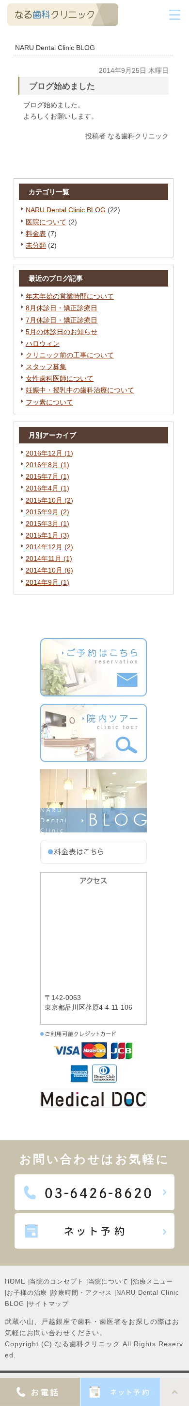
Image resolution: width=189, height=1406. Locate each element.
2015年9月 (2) (47, 512)
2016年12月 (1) (49, 453)
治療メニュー (153, 1281)
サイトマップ (48, 1303)
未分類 (36, 245)
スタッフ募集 (46, 367)
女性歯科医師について (60, 378)
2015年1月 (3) (47, 535)
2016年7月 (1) (47, 476)
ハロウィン (43, 343)
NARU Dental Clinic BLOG (66, 210)
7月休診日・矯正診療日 (61, 320)
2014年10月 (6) (49, 570)
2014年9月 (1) (47, 582)
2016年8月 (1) (47, 465)
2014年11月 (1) (49, 558)
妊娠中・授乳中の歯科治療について (80, 390)
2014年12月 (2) (49, 547)
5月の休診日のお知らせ (61, 332)
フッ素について (49, 402)
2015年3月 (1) (47, 523)
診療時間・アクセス (81, 1292)
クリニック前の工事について (70, 355)
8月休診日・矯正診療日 (61, 308)
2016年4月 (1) (47, 488)
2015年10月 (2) (49, 500)
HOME (15, 1281)
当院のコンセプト (56, 1281)
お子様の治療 (27, 1292)
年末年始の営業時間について (70, 296)
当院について (108, 1281)
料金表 (36, 233)
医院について (46, 222)
